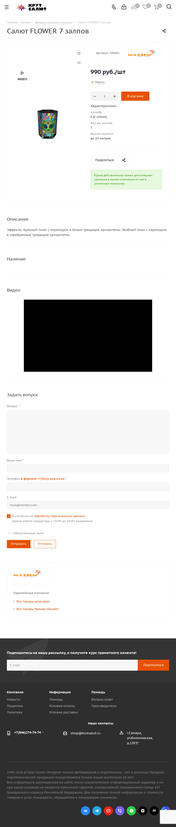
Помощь (56, 699)
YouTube (108, 810)
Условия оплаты (62, 706)
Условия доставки (63, 712)
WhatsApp (131, 810)
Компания (15, 692)
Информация (60, 692)
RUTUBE (154, 810)
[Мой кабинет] (123, 7)
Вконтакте (85, 810)
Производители (104, 706)
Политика (14, 712)
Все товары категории (33, 601)
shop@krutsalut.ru (85, 733)
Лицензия (15, 706)
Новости (13, 699)
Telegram (97, 810)
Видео (22, 79)
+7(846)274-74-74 (27, 732)
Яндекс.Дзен (142, 810)
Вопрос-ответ (102, 699)
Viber (119, 810)
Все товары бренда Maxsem (37, 609)
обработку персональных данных (59, 516)
